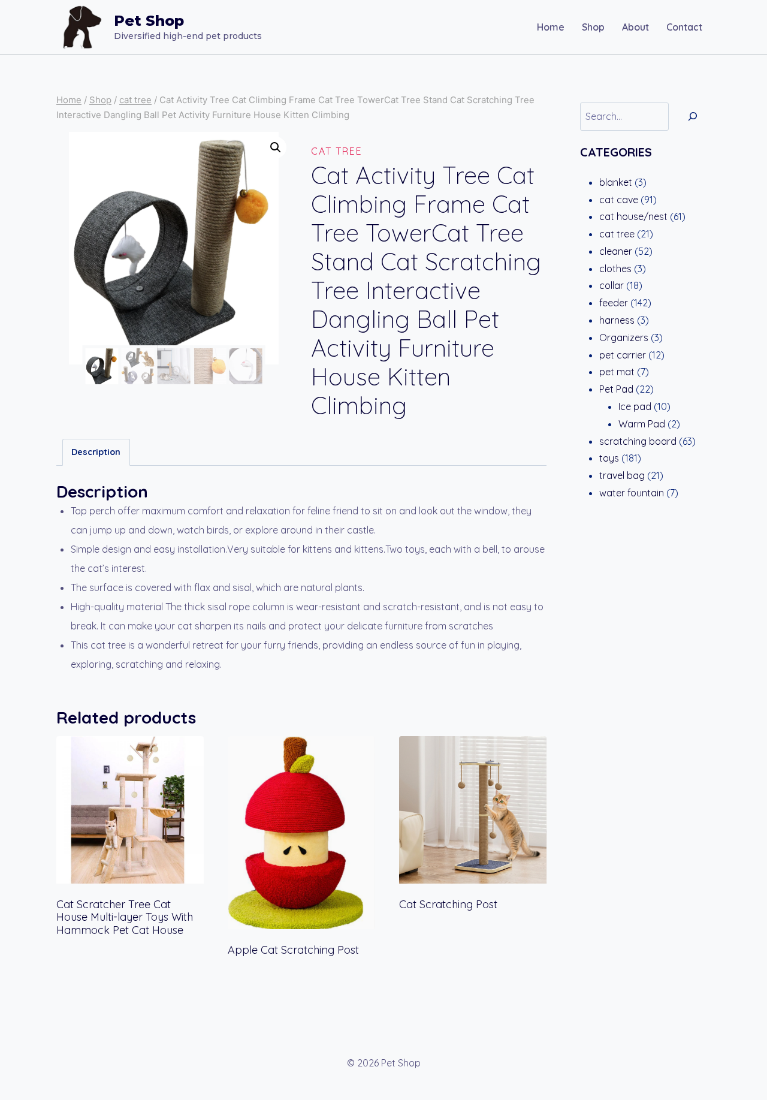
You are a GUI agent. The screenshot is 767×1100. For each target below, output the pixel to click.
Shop (593, 27)
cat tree (337, 151)
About (635, 27)
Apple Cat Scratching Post (293, 950)
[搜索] (693, 117)
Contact (684, 27)
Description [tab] (95, 452)
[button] (275, 147)
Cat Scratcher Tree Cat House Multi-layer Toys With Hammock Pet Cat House (124, 917)
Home (550, 27)
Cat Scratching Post (448, 904)
